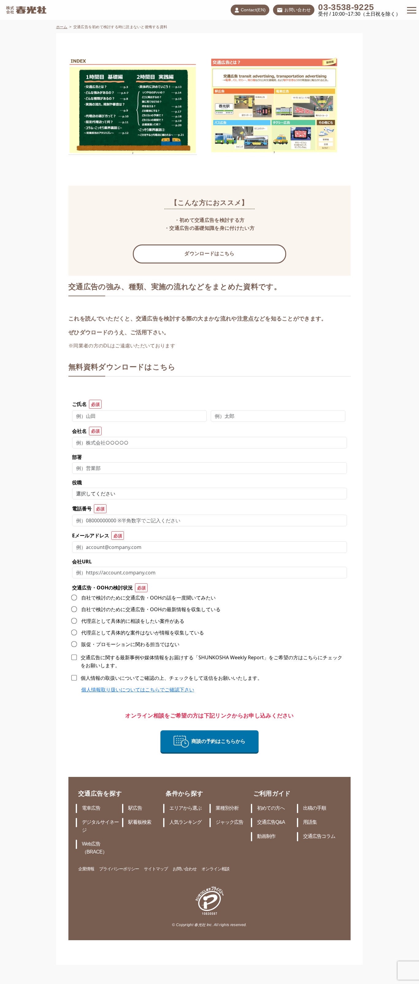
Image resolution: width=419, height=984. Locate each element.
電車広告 (91, 808)
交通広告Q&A (271, 822)
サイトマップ (156, 869)
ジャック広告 (229, 822)
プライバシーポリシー (119, 869)
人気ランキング (185, 822)
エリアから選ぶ (185, 808)
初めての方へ (271, 808)
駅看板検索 (139, 822)
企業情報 (86, 869)
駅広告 (135, 808)
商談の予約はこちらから (218, 741)
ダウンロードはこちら (209, 253)
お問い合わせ (297, 10)
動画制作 (266, 836)
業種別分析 (227, 808)
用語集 (310, 822)
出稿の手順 (314, 808)
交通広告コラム (319, 836)
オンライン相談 (215, 869)
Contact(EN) (253, 10)
